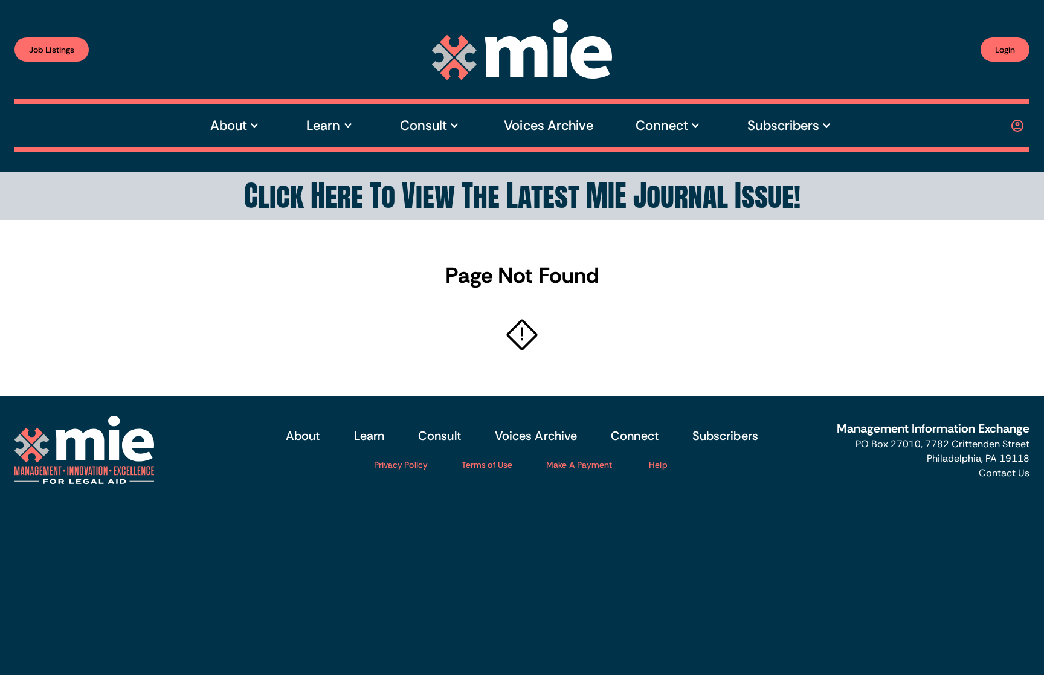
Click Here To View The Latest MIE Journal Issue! (522, 196)
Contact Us (1004, 473)
